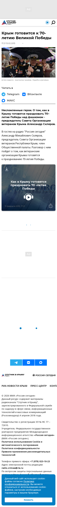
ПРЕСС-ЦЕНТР (38, 386)
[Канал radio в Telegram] (16, 362)
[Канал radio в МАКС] (41, 362)
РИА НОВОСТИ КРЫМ (14, 386)
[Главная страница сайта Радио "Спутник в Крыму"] (9, 22)
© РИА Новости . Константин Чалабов (16, 80)
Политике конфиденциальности (19, 483)
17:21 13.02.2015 (8, 43)
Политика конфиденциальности (21, 448)
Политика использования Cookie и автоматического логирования (22, 443)
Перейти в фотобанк (41, 80)
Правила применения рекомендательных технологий (26, 453)
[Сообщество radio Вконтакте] (28, 362)
